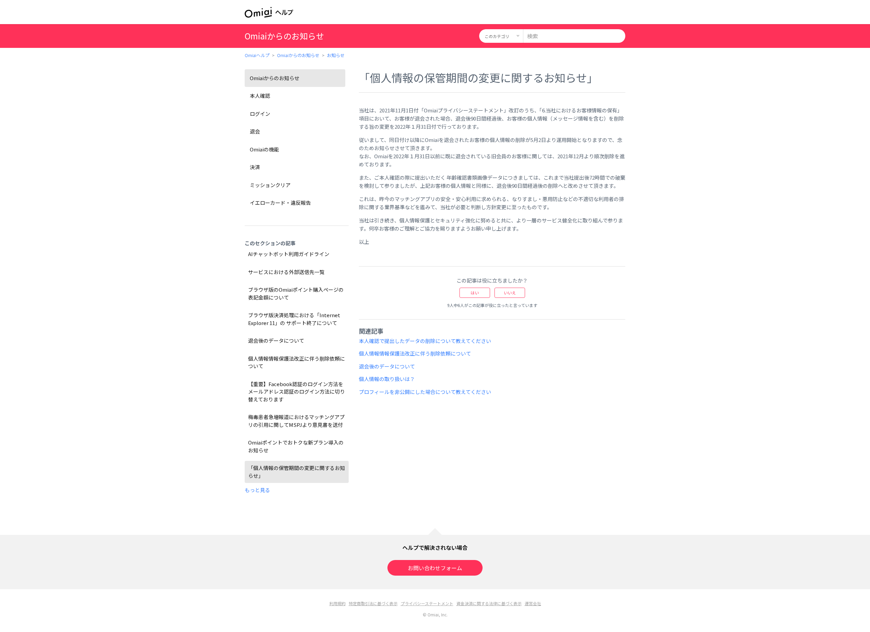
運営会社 (533, 603)
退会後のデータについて (276, 340)
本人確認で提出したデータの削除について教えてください (425, 340)
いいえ (510, 292)
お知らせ (336, 55)
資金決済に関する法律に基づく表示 (489, 603)
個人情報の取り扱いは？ (387, 378)
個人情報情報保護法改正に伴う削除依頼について (296, 362)
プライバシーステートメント (427, 603)
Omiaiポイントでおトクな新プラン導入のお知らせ (296, 446)
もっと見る (257, 489)
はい (475, 292)
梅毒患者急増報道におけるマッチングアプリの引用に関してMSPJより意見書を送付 (296, 420)
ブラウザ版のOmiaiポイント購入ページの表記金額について (296, 293)
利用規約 (337, 603)
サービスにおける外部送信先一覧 (286, 271)
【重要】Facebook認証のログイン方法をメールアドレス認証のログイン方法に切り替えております (296, 391)
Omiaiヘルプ (257, 55)
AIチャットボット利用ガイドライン (288, 253)
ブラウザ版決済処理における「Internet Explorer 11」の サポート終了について (294, 318)
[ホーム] (269, 12)
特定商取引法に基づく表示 (373, 603)
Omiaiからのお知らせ (298, 55)
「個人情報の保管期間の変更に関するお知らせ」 (296, 471)
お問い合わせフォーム (435, 568)
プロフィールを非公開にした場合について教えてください (425, 391)
